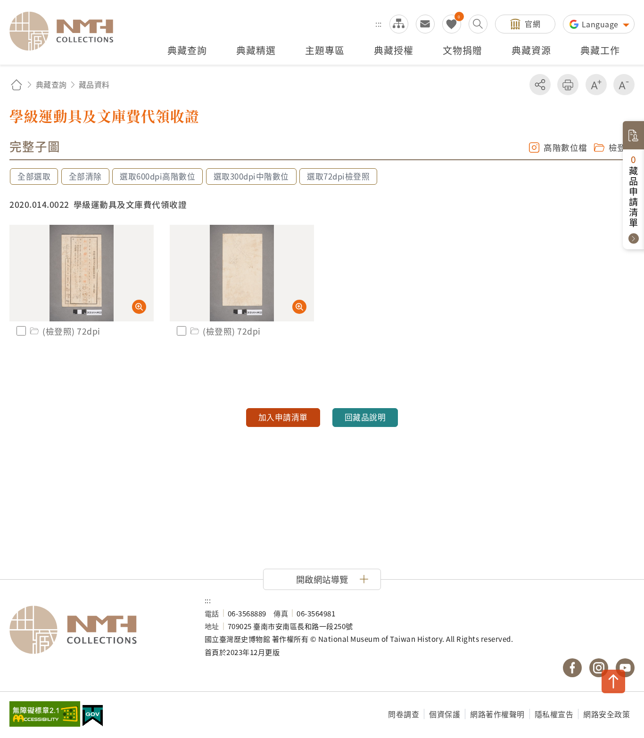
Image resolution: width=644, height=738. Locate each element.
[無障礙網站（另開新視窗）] (44, 715)
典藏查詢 (51, 84)
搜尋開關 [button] (478, 24)
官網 (532, 23)
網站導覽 (398, 24)
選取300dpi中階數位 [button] (251, 176)
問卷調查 (403, 714)
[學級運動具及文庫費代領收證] (81, 273)
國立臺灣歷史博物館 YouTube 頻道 (625, 667)
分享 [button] (540, 84)
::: (378, 23)
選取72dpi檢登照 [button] (338, 176)
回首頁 (16, 84)
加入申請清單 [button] (283, 417)
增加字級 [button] (596, 84)
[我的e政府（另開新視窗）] (93, 717)
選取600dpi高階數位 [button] (157, 176)
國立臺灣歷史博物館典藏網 (66, 31)
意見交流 (425, 24)
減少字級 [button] (624, 84)
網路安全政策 (606, 714)
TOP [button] (613, 681)
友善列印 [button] (567, 84)
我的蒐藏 (451, 24)
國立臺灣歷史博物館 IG (598, 667)
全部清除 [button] (85, 176)
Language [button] (601, 24)
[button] (322, 579)
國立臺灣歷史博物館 (97, 630)
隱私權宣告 (554, 714)
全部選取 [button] (33, 176)
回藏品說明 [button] (365, 417)
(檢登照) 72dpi (71, 331)
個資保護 (444, 714)
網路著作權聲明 (497, 714)
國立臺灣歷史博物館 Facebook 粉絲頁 (572, 667)
